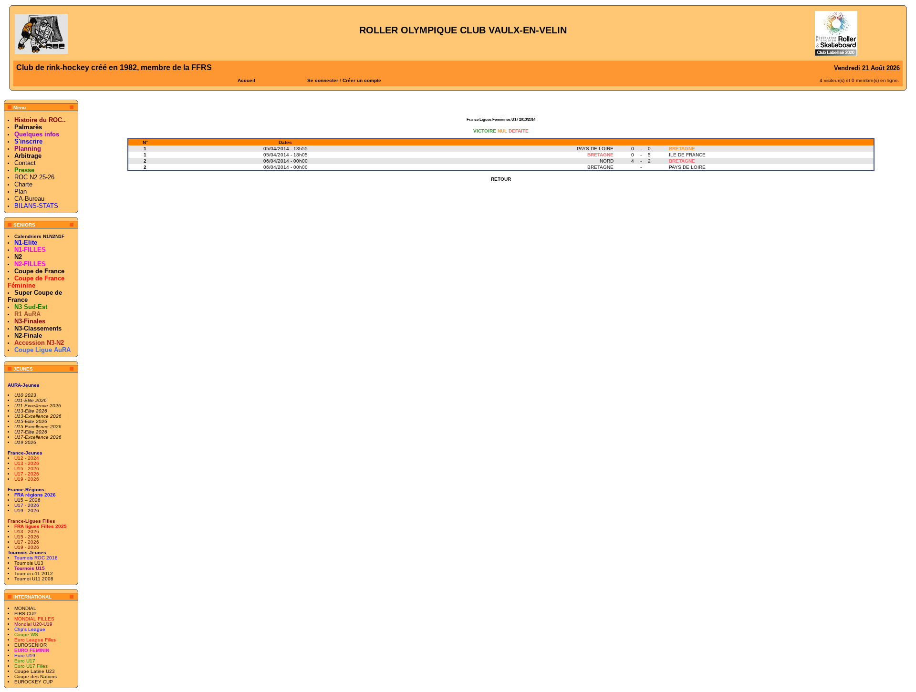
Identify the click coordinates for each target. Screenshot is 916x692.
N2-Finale (28, 335)
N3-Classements (38, 328)
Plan (20, 191)
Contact (25, 162)
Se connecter (322, 80)
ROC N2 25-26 (34, 177)
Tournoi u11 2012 (33, 573)
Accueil (246, 80)
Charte (23, 184)
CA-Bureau (29, 198)
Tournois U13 (28, 563)
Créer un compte (362, 80)
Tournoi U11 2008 (33, 578)
